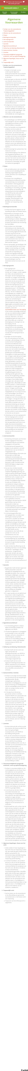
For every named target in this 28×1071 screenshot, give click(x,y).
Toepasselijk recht (8, 62)
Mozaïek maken (4, 12)
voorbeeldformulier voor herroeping (15, 309)
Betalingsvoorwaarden (9, 37)
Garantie (5, 44)
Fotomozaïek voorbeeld (14, 12)
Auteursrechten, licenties (10, 50)
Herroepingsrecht (8, 39)
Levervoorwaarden (8, 41)
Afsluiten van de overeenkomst (12, 33)
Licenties (5, 52)
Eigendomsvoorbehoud (10, 46)
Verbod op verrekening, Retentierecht (14, 48)
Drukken (23, 12)
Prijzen (5, 35)
